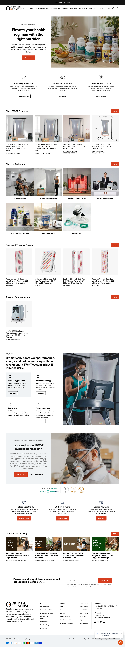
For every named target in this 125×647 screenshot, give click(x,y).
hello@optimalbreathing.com (102, 617)
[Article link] (19, 544)
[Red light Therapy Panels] (77, 183)
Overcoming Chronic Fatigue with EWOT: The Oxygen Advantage (102, 555)
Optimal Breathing (14, 639)
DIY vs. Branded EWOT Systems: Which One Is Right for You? (73, 555)
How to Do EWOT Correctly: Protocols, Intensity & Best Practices (47, 555)
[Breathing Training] (48, 218)
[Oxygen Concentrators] (105, 183)
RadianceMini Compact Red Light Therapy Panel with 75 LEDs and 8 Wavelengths (45, 281)
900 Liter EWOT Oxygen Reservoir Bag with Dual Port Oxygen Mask (74, 146)
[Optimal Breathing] (15, 8)
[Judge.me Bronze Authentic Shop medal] (74, 490)
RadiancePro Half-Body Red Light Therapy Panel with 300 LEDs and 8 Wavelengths (103, 281)
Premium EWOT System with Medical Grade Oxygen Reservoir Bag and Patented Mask (17, 147)
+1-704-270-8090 (99, 615)
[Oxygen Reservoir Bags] (48, 183)
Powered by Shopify (25, 639)
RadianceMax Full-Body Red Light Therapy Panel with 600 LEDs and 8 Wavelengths (17, 281)
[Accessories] (77, 218)
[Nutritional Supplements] (20, 218)
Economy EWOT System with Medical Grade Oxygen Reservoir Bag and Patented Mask (46, 147)
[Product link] (19, 134)
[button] (109, 8)
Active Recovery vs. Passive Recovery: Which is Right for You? (18, 555)
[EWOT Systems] (20, 183)
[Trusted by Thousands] (24, 86)
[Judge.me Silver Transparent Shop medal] (66, 490)
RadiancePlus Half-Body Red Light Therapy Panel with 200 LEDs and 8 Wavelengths (74, 281)
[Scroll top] (122, 644)
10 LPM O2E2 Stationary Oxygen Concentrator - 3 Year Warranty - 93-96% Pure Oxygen (17, 334)
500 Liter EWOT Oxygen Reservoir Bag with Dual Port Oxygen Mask (102, 146)
